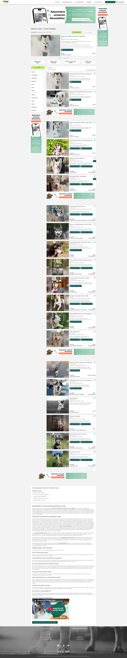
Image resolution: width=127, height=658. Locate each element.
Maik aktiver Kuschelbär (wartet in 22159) (79, 295)
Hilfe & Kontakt (79, 633)
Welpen (47, 636)
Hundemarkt (34, 32)
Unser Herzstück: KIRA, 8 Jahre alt (77, 206)
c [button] (32, 45)
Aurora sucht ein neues (75, 452)
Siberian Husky (52, 69)
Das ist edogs (80, 631)
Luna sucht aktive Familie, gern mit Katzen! (80, 278)
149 (36, 67)
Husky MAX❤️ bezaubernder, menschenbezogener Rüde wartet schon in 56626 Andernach (81, 313)
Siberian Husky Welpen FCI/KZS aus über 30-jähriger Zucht (81, 122)
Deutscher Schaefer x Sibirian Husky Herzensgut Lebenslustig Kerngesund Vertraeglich (81, 362)
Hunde (39, 32)
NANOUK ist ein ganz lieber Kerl (77, 158)
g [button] (59, 58)
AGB (80, 634)
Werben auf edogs (80, 639)
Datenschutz (80, 637)
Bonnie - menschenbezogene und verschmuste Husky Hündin (81, 224)
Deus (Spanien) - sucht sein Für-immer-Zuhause (81, 380)
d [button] (59, 45)
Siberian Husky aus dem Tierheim (72, 62)
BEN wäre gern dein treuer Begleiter (78, 176)
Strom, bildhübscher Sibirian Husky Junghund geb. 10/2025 (81, 260)
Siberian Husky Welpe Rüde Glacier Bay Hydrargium (74, 36)
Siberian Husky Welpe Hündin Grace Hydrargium (81, 73)
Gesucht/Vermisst (74, 398)
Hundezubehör (47, 634)
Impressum (79, 636)
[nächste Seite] (94, 470)
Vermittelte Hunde (47, 639)
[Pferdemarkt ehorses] (61, 652)
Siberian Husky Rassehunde (40, 496)
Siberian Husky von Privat (39, 500)
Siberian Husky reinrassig (90, 62)
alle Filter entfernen (90, 70)
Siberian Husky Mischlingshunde (41, 494)
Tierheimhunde (47, 637)
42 (90, 469)
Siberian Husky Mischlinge (55, 62)
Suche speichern (77, 32)
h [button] (67, 58)
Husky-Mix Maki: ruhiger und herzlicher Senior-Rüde (81, 242)
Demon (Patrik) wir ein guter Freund (78, 434)
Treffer (39, 67)
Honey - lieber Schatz (74, 331)
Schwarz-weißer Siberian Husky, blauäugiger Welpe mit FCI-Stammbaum (81, 140)
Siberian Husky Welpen (39, 62)
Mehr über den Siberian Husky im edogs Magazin (45, 622)
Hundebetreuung (47, 633)
